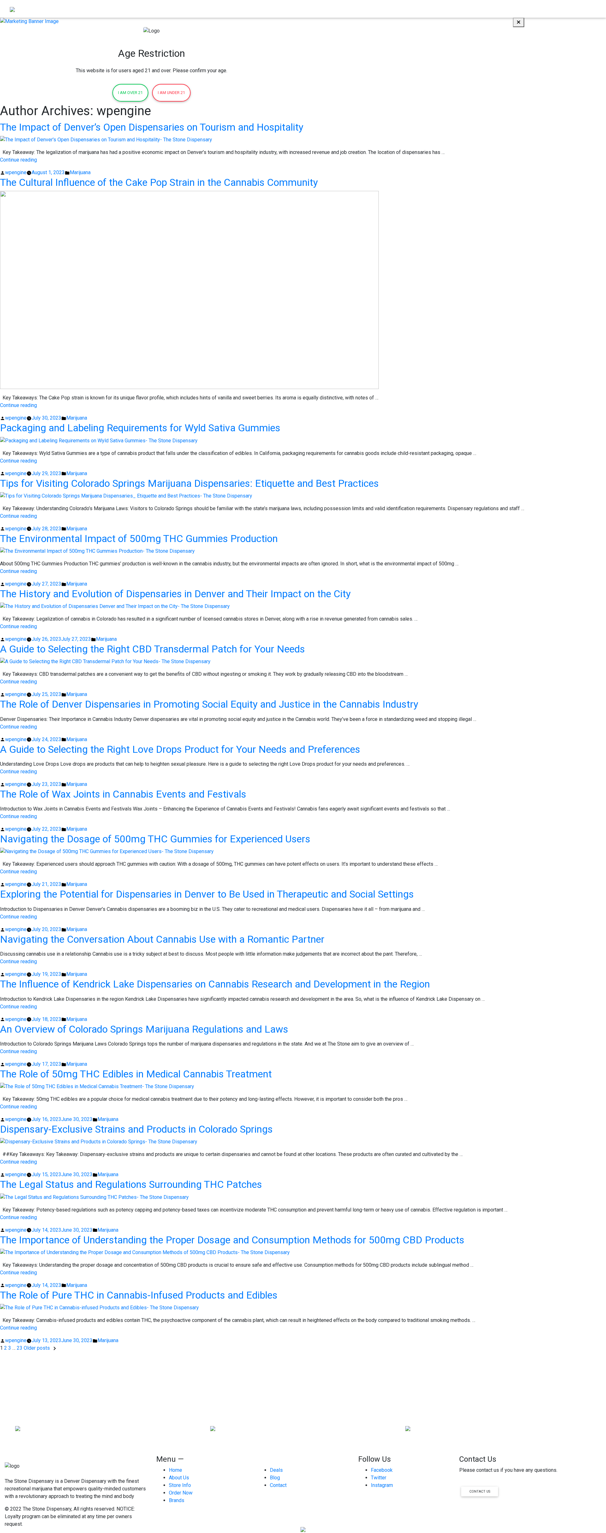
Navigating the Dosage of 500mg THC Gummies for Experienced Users (155, 839)
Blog (567, 9)
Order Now (426, 9)
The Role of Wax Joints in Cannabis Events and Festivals (123, 794)
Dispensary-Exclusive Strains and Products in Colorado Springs (136, 1129)
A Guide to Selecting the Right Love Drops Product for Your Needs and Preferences (180, 749)
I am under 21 (171, 92)
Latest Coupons (518, 9)
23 (19, 1348)
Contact (585, 9)
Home (401, 9)
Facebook (382, 1470)
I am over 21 (130, 92)
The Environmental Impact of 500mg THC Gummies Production (139, 539)
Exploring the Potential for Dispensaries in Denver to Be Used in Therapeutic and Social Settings (207, 894)
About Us (454, 9)
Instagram (382, 1485)
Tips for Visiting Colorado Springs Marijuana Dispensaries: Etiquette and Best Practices (189, 483)
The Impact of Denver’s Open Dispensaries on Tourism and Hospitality (151, 127)
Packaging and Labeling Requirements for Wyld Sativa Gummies (140, 428)
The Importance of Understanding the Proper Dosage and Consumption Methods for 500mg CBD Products (232, 1240)
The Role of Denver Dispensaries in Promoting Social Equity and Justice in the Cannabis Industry (209, 704)
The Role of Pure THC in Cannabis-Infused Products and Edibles (138, 1295)
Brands (549, 9)
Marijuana (80, 172)
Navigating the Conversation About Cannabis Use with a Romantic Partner (162, 939)
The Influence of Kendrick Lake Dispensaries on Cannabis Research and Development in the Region (215, 984)
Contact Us (479, 1491)
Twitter (378, 1478)
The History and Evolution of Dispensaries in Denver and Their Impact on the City (175, 594)
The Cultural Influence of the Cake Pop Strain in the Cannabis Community (159, 182)
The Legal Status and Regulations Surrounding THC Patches (131, 1184)
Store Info (180, 1485)
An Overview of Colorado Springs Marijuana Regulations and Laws (144, 1029)
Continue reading (18, 160)
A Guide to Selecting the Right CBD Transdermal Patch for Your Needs (152, 649)
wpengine (16, 172)
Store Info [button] (480, 9)
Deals (276, 1470)
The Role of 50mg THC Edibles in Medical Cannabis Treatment (136, 1074)
